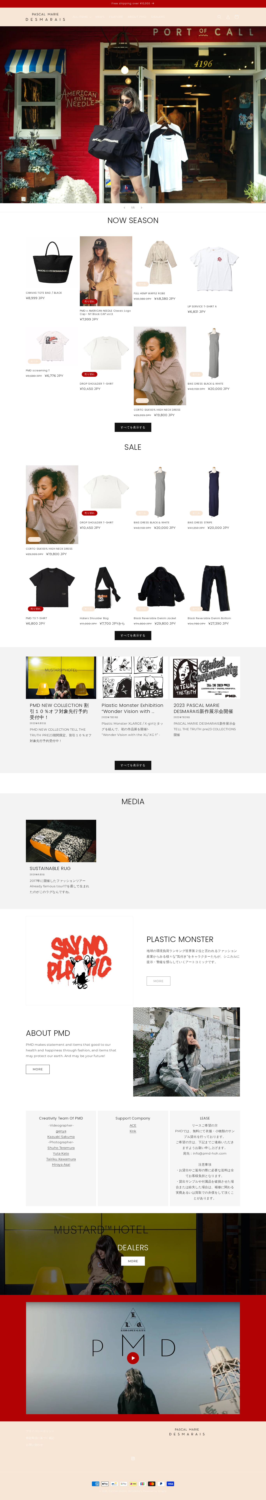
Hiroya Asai (61, 1164)
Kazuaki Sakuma (61, 1137)
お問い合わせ (34, 1444)
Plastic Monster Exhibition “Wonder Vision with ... (133, 708)
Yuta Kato (61, 1153)
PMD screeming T (38, 371)
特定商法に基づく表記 (40, 1438)
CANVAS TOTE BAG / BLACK (44, 293)
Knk (133, 1131)
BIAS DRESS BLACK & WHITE (205, 384)
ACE (133, 1125)
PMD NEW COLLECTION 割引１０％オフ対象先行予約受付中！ (59, 711)
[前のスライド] (124, 207)
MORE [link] (158, 981)
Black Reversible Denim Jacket (155, 618)
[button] (81, 17)
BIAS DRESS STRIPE (200, 522)
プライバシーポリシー (40, 1431)
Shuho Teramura (61, 1148)
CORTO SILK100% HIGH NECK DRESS (157, 410)
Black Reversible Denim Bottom (209, 618)
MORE (38, 1069)
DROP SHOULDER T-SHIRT (97, 384)
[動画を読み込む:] (133, 1358)
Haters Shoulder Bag (94, 618)
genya (61, 1131)
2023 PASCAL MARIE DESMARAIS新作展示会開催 (203, 708)
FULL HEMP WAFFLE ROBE (149, 293)
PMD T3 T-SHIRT (36, 618)
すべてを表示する (133, 427)
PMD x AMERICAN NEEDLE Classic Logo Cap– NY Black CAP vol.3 (105, 312)
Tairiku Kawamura (61, 1159)
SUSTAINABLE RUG (50, 868)
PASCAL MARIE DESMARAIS (125, 1491)
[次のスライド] (141, 207)
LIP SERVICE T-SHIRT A (202, 306)
